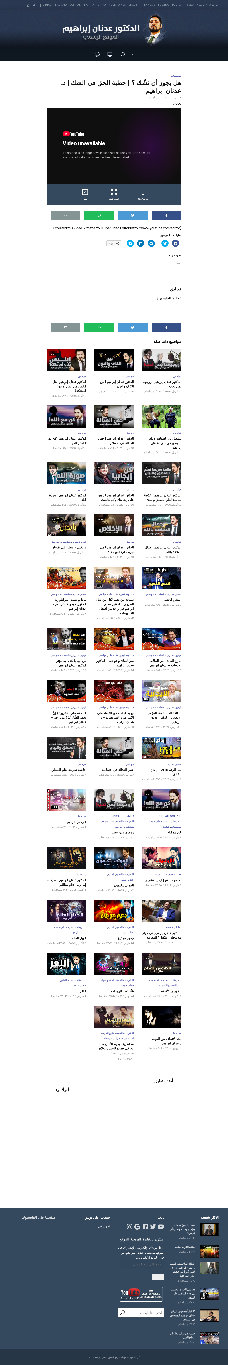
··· (131, 54)
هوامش (177, 376)
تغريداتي (104, 1226)
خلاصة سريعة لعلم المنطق (68, 770)
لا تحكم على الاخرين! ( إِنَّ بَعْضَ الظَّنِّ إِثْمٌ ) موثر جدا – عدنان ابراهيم (68, 717)
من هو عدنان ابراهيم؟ (207, 4)
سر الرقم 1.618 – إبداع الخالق (166, 772)
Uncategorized (170, 816)
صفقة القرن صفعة (185, 1247)
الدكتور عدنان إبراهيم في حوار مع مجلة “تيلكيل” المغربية (161, 935)
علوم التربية (108, 1033)
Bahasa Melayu (95, 4)
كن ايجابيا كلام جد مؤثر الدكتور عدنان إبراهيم (71, 663)
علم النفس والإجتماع (170, 985)
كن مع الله (174, 832)
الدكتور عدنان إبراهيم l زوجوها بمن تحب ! (161, 384)
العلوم (111, 874)
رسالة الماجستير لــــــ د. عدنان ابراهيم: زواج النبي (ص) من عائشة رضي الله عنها (182, 1269)
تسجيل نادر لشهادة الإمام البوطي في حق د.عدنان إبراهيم (165, 442)
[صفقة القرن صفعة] (209, 1251)
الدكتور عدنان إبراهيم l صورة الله (67, 497)
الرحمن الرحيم (76, 822)
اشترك (158, 1277)
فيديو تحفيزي (79, 541)
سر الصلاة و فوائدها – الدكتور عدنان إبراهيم (115, 663)
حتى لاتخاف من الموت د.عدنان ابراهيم (166, 1041)
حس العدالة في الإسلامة (118, 770)
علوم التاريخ (79, 932)
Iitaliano (60, 4)
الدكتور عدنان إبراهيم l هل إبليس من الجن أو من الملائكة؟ (69, 386)
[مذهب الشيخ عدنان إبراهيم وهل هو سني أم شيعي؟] (209, 1229)
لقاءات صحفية (173, 927)
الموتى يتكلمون (124, 885)
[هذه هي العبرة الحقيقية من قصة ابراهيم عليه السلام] (209, 1294)
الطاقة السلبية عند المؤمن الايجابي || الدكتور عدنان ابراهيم (164, 717)
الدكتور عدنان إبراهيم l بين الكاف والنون (117, 384)
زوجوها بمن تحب (123, 832)
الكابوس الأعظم (171, 991)
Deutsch (178, 4)
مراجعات (81, 874)
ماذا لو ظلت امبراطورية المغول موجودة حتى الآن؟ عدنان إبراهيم (69, 604)
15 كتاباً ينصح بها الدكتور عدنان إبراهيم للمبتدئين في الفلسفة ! (182, 1315)
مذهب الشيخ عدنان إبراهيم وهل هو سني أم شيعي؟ (182, 1229)
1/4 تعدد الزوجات (122, 991)
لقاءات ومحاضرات (124, 1038)
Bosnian (75, 4)
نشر (85, 198)
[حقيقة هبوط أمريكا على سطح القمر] (209, 1338)
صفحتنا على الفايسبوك (39, 1217)
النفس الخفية (172, 600)
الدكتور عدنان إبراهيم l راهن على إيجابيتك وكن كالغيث (116, 497)
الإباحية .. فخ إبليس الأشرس (163, 880)
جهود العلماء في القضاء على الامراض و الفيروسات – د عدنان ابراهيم (115, 717)
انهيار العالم (79, 938)
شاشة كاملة (114, 198)
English (134, 4)
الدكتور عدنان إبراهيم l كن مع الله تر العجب (67, 440)
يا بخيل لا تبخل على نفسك (69, 547)
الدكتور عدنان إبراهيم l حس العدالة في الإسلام (116, 440)
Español (163, 4)
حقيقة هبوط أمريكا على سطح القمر (182, 1335)
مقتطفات (176, 75)
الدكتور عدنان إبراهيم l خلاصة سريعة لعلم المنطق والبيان (162, 497)
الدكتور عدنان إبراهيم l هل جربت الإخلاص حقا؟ (117, 549)
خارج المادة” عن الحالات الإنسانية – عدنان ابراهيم (165, 663)
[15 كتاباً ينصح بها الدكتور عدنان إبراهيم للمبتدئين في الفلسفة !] (209, 1315)
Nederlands (117, 4)
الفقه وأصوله (107, 980)
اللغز (83, 991)
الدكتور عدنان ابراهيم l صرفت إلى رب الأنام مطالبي (66, 882)
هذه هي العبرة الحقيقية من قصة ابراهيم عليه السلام (182, 1293)
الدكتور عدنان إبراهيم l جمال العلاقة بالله (163, 549)
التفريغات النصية (172, 821)
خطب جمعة (155, 821)
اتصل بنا (190, 4)
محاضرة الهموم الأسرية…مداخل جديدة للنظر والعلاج (116, 1046)
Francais (148, 4)
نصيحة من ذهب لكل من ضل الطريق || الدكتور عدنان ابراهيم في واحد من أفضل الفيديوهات (115, 606)
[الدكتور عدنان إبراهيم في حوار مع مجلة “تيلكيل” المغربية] (161, 911)
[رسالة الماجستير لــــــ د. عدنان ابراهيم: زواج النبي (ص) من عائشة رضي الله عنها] (209, 1268)
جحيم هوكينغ (126, 938)
